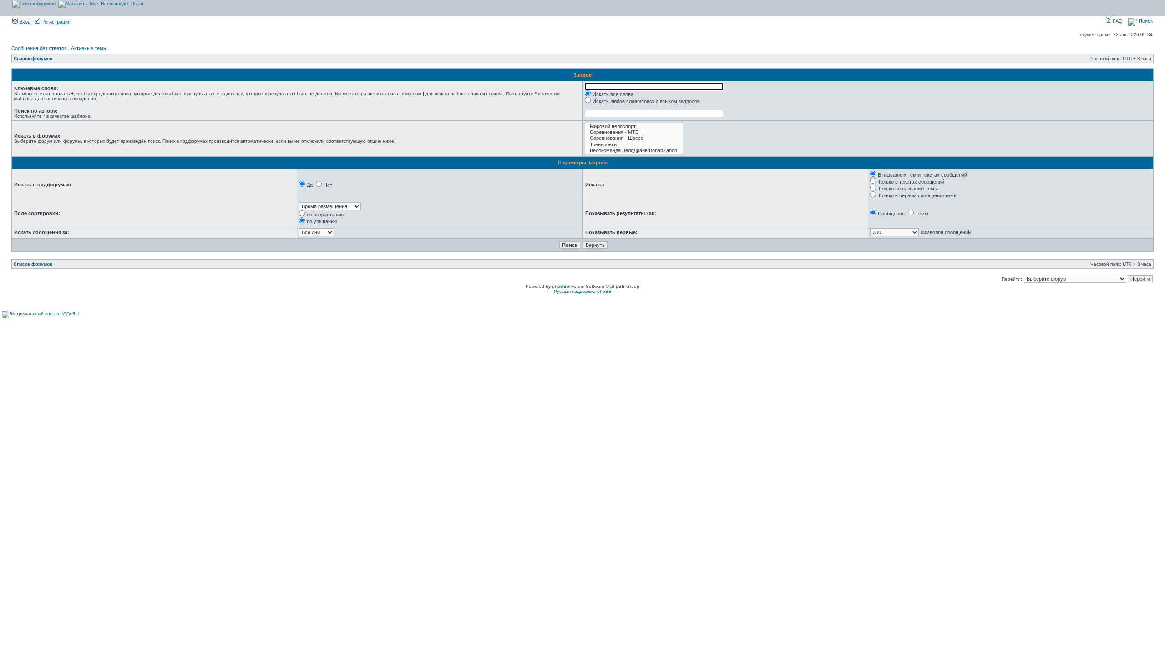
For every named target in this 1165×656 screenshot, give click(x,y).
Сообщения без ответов (39, 48)
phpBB (559, 286)
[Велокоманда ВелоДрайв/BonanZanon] (634, 151)
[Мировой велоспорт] (634, 126)
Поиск (1145, 21)
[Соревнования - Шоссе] (634, 138)
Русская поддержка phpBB (583, 291)
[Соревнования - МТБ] (634, 132)
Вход (24, 22)
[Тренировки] (634, 145)
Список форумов (33, 58)
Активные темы (89, 48)
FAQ (1117, 21)
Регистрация (55, 22)
